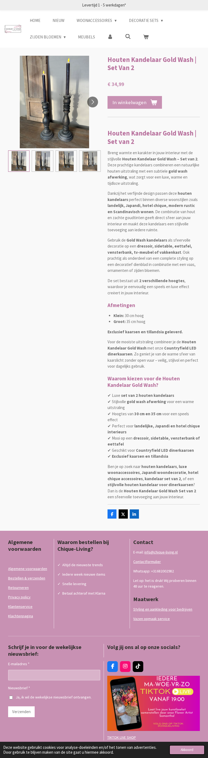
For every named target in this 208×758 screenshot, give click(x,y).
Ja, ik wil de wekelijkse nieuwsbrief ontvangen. (54, 697)
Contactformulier (147, 561)
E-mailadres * (19, 663)
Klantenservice (20, 606)
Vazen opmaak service (151, 618)
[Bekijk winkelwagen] (146, 37)
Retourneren (18, 587)
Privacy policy (19, 597)
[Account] (110, 37)
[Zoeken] (128, 36)
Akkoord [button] (187, 749)
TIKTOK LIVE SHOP (121, 737)
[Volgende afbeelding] (92, 102)
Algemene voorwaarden (27, 568)
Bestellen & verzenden (26, 578)
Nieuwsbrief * (19, 688)
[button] (19, 161)
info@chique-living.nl (161, 552)
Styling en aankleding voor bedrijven (162, 609)
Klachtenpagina (20, 616)
